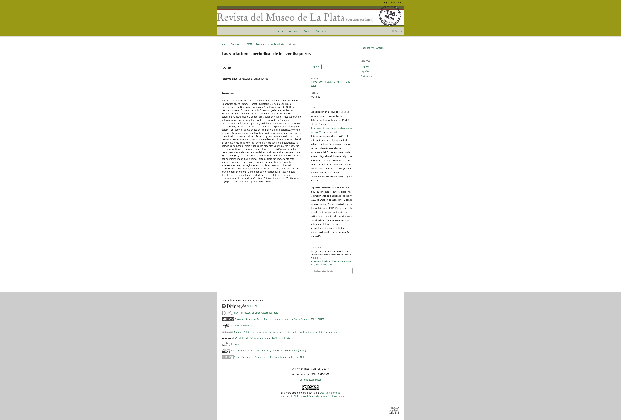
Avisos (307, 31)
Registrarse (389, 2)
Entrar (401, 2)
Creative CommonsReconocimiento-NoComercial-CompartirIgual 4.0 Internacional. (310, 394)
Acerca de (321, 31)
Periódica (236, 344)
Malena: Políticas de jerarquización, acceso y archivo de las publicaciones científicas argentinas (286, 332)
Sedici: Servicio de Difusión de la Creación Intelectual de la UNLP (269, 357)
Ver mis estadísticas (310, 379)
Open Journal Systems (373, 47)
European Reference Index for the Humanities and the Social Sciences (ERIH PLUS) (279, 319)
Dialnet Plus (252, 306)
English (365, 66)
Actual (280, 31)
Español (365, 71)
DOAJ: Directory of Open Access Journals (256, 312)
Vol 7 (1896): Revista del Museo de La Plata (263, 43)
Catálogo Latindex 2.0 (241, 325)
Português (366, 76)
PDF (317, 66)
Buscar (398, 31)
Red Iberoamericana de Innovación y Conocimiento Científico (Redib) (268, 350)
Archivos (294, 31)
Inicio (224, 43)
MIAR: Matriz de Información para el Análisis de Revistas (262, 338)
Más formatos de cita (323, 270)
